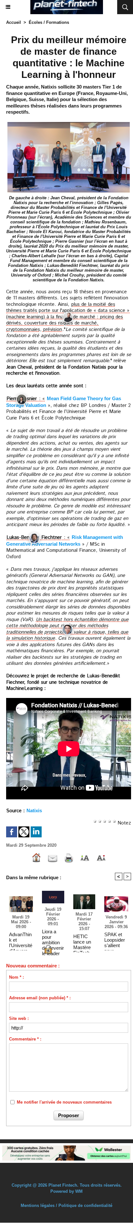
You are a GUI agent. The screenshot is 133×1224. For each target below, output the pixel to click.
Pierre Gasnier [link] (21, 398)
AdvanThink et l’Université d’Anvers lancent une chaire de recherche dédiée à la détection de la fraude (20, 940)
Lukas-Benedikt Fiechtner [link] (34, 537)
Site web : (19, 1018)
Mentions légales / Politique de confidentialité (66, 1205)
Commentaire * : (25, 1039)
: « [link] (41, 398)
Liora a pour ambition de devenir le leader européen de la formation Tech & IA (53, 937)
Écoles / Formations (49, 22)
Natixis (34, 810)
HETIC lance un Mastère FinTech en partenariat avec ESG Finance (83, 942)
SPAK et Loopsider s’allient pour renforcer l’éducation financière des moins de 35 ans (115, 940)
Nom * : (16, 977)
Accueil (13, 22)
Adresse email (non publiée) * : (40, 997)
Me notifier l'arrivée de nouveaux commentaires (64, 1102)
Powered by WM (66, 1191)
